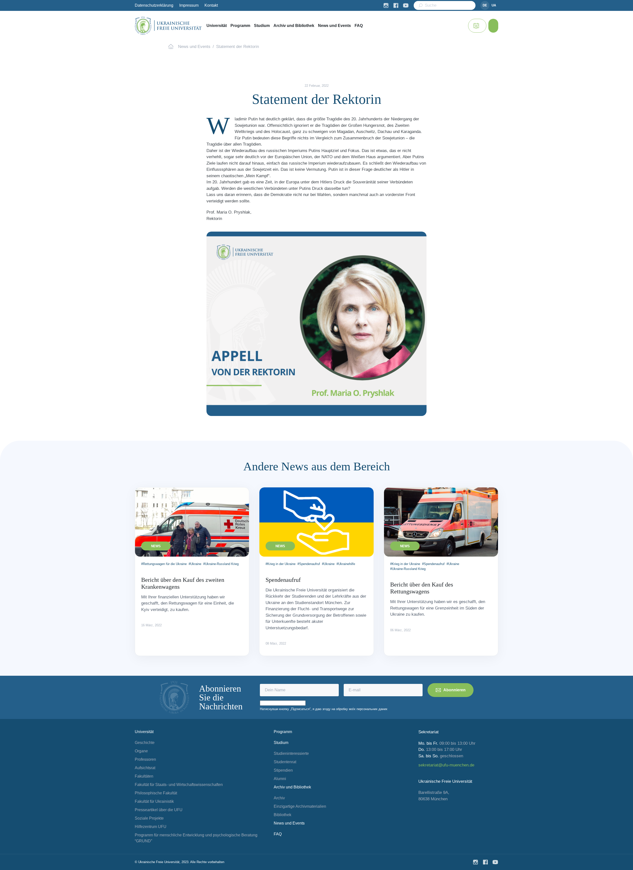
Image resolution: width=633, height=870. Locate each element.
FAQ (359, 25)
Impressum (189, 5)
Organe (141, 751)
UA (494, 5)
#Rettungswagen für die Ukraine (164, 564)
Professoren (145, 759)
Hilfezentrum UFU (150, 827)
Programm (240, 25)
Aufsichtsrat (145, 768)
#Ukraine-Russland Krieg (221, 564)
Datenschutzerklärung (154, 5)
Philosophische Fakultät (156, 793)
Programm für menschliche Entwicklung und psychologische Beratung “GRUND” (196, 838)
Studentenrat (285, 762)
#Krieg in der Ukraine (280, 564)
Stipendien (283, 770)
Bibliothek (282, 815)
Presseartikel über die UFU (158, 810)
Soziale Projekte (149, 818)
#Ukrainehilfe (346, 564)
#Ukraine (195, 564)
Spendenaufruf (283, 580)
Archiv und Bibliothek (293, 25)
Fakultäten (144, 776)
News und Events (334, 25)
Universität (216, 25)
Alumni (280, 779)
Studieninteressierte (291, 753)
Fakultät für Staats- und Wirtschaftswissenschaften (179, 785)
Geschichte (145, 742)
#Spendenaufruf (308, 564)
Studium (262, 25)
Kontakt (211, 5)
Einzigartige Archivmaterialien (300, 806)
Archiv (279, 798)
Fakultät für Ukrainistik (154, 801)
